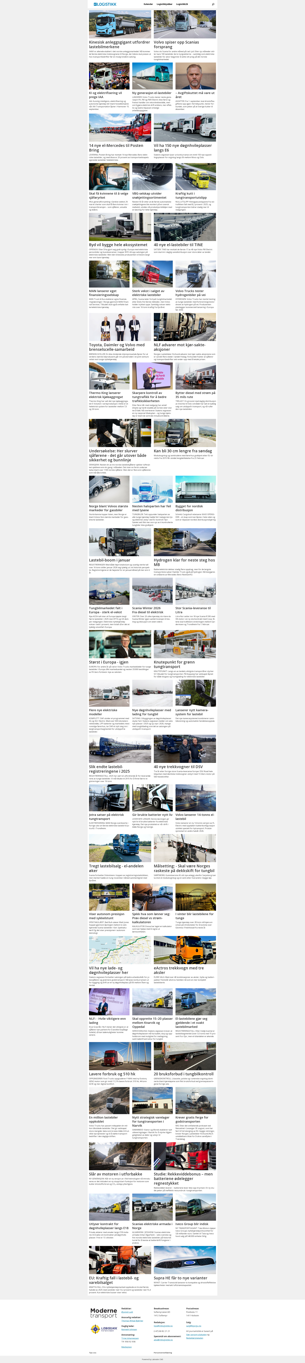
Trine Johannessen (130, 1338)
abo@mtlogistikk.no (163, 1339)
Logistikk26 (182, 4)
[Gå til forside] (105, 4)
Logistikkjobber (164, 4)
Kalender (148, 4)
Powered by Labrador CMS (152, 1359)
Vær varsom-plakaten (196, 1334)
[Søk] (213, 4)
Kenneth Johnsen (129, 1329)
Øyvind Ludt (127, 1312)
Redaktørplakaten (194, 1338)
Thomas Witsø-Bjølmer (132, 1320)
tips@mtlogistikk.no (163, 1325)
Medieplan (126, 1347)
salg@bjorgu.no (193, 1325)
